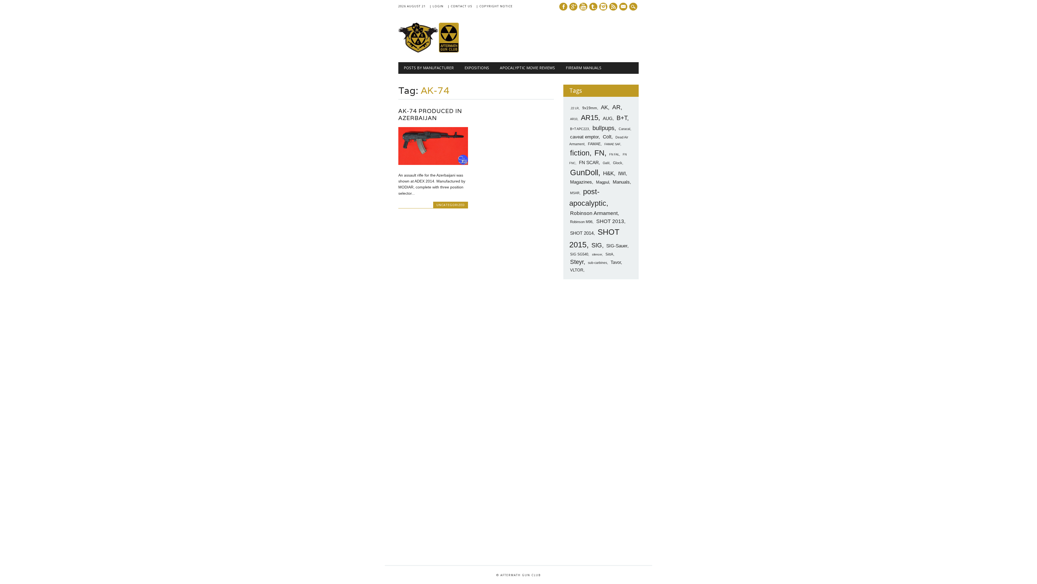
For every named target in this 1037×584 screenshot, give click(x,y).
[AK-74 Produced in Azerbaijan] (433, 163)
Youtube (583, 7)
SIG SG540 (579, 254)
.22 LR (574, 108)
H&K (608, 173)
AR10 (573, 119)
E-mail (623, 7)
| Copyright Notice (494, 6)
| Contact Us (459, 6)
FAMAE (594, 144)
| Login (436, 6)
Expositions (476, 67)
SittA (609, 254)
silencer (597, 254)
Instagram (603, 7)
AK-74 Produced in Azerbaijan (430, 114)
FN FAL (614, 154)
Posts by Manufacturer (429, 67)
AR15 (589, 118)
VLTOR (576, 270)
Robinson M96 (581, 222)
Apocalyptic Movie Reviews (527, 67)
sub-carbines (597, 263)
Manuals (621, 182)
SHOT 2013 (610, 221)
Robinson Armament (594, 213)
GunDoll (584, 172)
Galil (606, 163)
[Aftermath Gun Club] (438, 51)
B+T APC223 (579, 129)
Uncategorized (450, 205)
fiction (580, 153)
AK (604, 107)
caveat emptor (584, 137)
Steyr (577, 261)
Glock (617, 163)
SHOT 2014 (582, 233)
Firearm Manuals (583, 67)
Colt (607, 137)
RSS (613, 7)
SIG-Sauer (616, 245)
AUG (607, 118)
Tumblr (593, 7)
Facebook (563, 7)
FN (599, 152)
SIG (596, 245)
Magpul (602, 182)
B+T (622, 117)
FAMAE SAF (612, 144)
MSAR (575, 193)
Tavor (616, 262)
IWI (622, 173)
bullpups (603, 128)
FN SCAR (589, 162)
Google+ (573, 7)
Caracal (624, 129)
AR (616, 107)
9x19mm (589, 108)
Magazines (581, 182)
